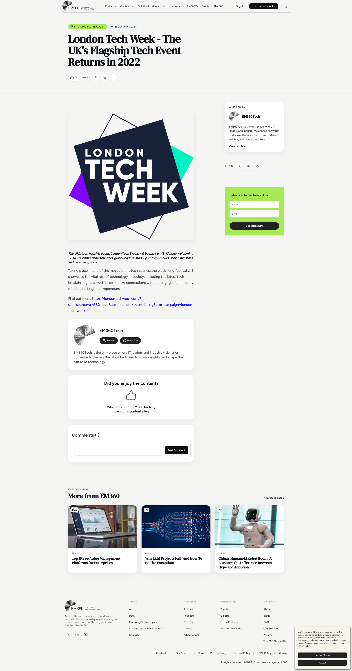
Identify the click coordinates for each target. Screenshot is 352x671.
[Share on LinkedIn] (104, 77)
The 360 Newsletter (275, 641)
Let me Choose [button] (322, 655)
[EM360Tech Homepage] (83, 613)
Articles (188, 609)
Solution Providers (148, 6)
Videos (188, 628)
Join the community (263, 6)
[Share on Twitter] (96, 77)
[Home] (78, 10)
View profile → (237, 146)
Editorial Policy (241, 653)
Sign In (240, 6)
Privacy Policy (218, 653)
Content (125, 6)
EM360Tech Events (198, 6)
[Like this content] (72, 77)
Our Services (271, 628)
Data (132, 615)
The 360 (218, 6)
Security (134, 635)
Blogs (266, 615)
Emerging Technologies (89, 26)
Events (224, 609)
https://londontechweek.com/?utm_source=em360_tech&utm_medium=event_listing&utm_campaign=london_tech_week (131, 304)
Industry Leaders (173, 6)
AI (130, 609)
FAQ (266, 622)
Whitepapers (191, 635)
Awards (268, 635)
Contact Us (163, 653)
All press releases (274, 497)
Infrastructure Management (145, 628)
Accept (322, 662)
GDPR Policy (264, 653)
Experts (225, 615)
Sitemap (282, 653)
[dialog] (322, 647)
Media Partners (229, 622)
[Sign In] (109, 340)
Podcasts (110, 6)
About (267, 609)
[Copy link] (113, 77)
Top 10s (188, 622)
